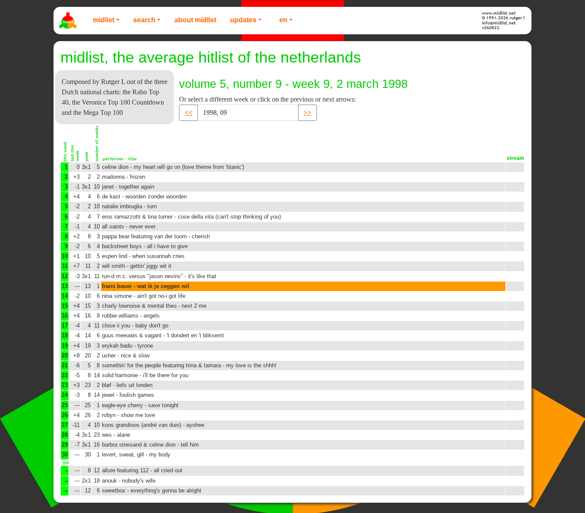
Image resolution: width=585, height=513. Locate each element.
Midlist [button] (103, 20)
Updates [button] (243, 20)
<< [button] (188, 112)
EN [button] (283, 20)
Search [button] (144, 20)
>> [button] (307, 112)
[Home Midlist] (69, 20)
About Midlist (195, 20)
